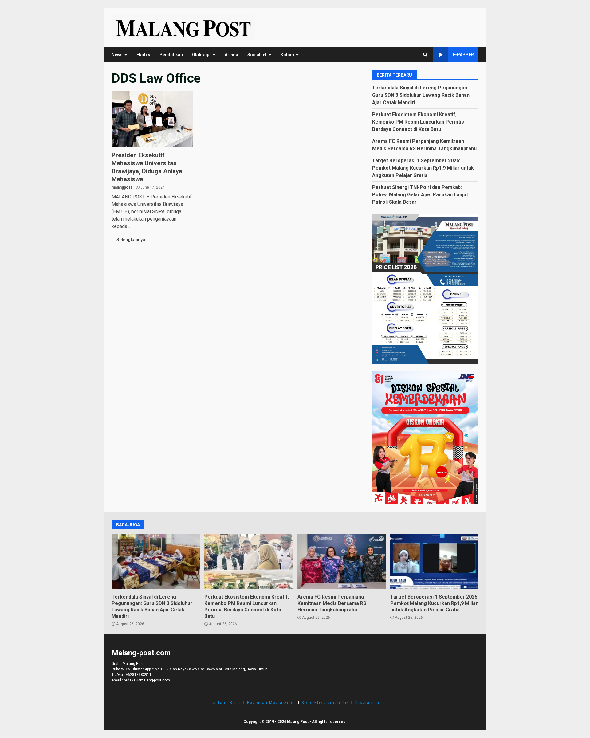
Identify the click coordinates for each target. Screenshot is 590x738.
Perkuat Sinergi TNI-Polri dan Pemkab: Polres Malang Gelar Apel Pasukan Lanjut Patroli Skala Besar (420, 194)
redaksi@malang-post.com (147, 680)
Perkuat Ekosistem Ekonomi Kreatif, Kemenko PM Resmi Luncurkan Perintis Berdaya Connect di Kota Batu (418, 122)
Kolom (287, 54)
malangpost (122, 187)
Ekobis (143, 54)
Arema (231, 54)
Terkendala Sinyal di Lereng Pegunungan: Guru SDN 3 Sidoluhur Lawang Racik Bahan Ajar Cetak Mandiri (421, 95)
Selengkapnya (130, 239)
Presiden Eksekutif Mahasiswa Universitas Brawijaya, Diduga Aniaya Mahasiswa (152, 119)
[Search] (425, 55)
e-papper (463, 54)
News (117, 54)
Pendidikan (171, 54)
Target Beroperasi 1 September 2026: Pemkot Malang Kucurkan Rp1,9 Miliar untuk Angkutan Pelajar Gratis (423, 168)
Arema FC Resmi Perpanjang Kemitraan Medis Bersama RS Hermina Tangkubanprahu (341, 561)
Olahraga (201, 54)
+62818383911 (138, 675)
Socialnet (257, 54)
